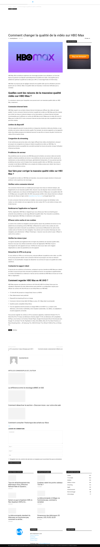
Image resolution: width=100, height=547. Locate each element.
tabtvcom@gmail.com (44, 543)
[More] (24, 339)
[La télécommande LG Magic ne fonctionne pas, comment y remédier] (50, 493)
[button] (95, 2)
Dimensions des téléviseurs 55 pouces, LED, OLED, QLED (48, 516)
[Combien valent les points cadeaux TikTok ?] (50, 478)
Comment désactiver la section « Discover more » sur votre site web (34, 405)
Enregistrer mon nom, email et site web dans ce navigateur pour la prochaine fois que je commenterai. (36, 459)
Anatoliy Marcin (14, 38)
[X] (13, 339)
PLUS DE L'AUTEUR (29, 371)
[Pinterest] (17, 339)
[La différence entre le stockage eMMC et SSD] (35, 379)
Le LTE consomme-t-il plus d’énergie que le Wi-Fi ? (20, 349)
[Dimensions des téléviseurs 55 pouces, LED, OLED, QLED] (50, 510)
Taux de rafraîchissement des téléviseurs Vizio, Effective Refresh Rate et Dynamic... (19, 484)
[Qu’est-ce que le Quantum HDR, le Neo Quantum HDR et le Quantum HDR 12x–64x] (21, 495)
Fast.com (39, 196)
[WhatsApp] (20, 339)
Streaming (14, 8)
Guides (14, 6)
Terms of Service (34, 535)
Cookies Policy (34, 538)
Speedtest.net (33, 196)
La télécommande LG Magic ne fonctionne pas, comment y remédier (48, 500)
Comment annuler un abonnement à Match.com (50, 349)
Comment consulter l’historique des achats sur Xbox (28, 423)
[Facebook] (9, 339)
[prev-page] (8, 426)
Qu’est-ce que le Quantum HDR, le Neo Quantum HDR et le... (20, 501)
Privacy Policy (33, 540)
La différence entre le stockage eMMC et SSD (26, 388)
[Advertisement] (50, 22)
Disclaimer (32, 536)
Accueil (9, 6)
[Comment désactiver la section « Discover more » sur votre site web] (35, 396)
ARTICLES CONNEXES (15, 371)
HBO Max (15, 330)
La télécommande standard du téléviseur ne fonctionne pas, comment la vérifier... (19, 517)
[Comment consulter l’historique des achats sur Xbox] (35, 413)
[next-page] (9, 426)
